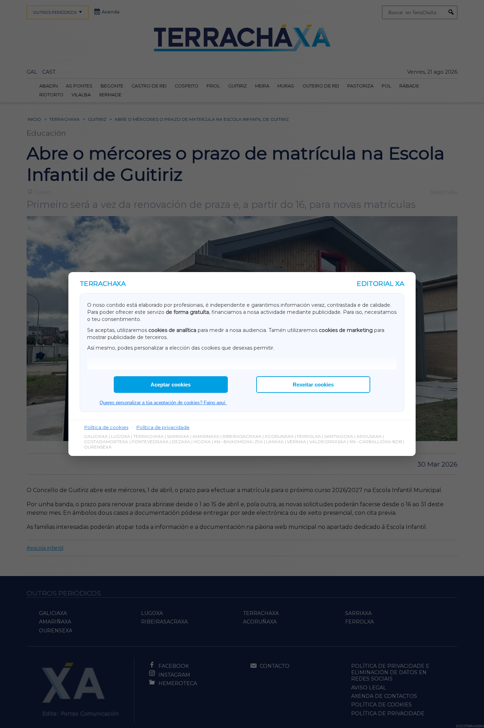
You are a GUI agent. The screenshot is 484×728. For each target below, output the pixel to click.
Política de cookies (106, 427)
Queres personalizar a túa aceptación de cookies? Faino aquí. (163, 402)
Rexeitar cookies (313, 385)
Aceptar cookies (171, 385)
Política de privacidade (163, 427)
